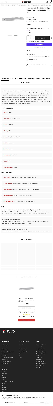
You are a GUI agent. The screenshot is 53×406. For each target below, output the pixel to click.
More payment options (39, 48)
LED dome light (45, 94)
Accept (26, 402)
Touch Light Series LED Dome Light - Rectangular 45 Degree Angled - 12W (25, 300)
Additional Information (18, 78)
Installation (46, 78)
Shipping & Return (34, 78)
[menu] (2, 2)
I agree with (31, 41)
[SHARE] (51, 38)
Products (8, 5)
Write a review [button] (26, 320)
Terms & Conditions (39, 41)
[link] (9, 266)
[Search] (6, 2)
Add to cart (42, 38)
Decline (42, 402)
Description (5, 78)
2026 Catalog (25, 82)
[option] (12, 19)
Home (2, 5)
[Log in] (47, 2)
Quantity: (29, 35)
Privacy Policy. (33, 399)
